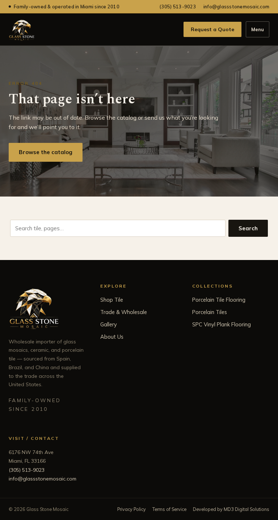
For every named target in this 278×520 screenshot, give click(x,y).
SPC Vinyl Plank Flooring (221, 324)
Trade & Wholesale (123, 312)
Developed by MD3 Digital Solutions (231, 509)
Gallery (108, 324)
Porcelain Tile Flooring (218, 299)
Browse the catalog (45, 152)
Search (248, 228)
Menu (257, 29)
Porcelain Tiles (209, 312)
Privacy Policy (131, 509)
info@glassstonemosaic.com (236, 6)
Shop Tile (111, 299)
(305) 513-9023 (177, 6)
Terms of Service (169, 509)
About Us (111, 336)
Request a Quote (212, 29)
